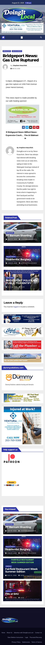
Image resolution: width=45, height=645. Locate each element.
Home (3, 632)
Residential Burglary (18, 259)
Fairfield (8, 566)
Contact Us (38, 632)
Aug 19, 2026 (12, 287)
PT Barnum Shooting (18, 235)
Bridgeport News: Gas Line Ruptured (21, 58)
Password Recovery (36, 637)
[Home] (3, 37)
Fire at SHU (12, 593)
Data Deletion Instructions (15, 637)
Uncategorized (16, 51)
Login (26, 637)
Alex (23, 287)
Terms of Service (37, 642)
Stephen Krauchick (20, 65)
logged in (16, 307)
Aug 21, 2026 (12, 575)
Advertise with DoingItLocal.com (23, 632)
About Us (9, 632)
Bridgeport (6, 51)
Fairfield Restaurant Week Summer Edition (21, 570)
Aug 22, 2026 (12, 239)
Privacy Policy (16, 642)
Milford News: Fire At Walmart (31, 133)
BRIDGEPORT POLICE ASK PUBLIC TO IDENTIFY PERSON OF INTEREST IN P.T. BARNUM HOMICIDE (22, 284)
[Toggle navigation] (21, 37)
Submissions (26, 642)
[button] (41, 37)
